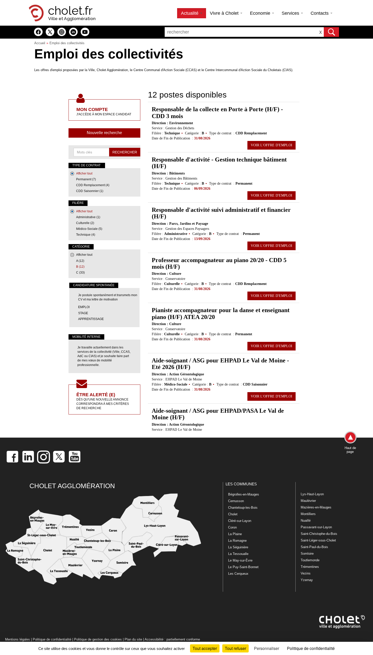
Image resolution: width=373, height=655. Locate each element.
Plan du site (133, 639)
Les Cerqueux (238, 574)
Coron (232, 527)
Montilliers (308, 514)
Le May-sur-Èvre (240, 560)
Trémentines (310, 567)
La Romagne (237, 540)
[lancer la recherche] (331, 32)
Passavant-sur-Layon (316, 527)
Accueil (39, 43)
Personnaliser (266, 648)
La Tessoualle (238, 554)
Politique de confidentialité (52, 639)
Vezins (306, 573)
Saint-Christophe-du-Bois (319, 534)
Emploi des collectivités (66, 43)
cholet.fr (70, 11)
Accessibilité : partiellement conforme (172, 639)
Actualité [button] (190, 13)
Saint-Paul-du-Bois (314, 547)
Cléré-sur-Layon (239, 521)
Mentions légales (17, 639)
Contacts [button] (320, 13)
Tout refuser (235, 648)
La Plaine (235, 534)
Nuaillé (306, 520)
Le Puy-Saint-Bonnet (243, 567)
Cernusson (236, 501)
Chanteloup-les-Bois (243, 507)
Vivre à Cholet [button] (225, 13)
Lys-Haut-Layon (312, 494)
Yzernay (307, 580)
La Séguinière (238, 547)
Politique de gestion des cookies (98, 639)
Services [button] (291, 13)
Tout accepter (205, 648)
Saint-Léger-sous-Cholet (318, 540)
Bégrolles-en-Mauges (243, 494)
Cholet (233, 514)
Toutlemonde (310, 560)
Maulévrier (308, 501)
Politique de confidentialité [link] (311, 648)
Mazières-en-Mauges (316, 507)
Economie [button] (261, 13)
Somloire (307, 553)
